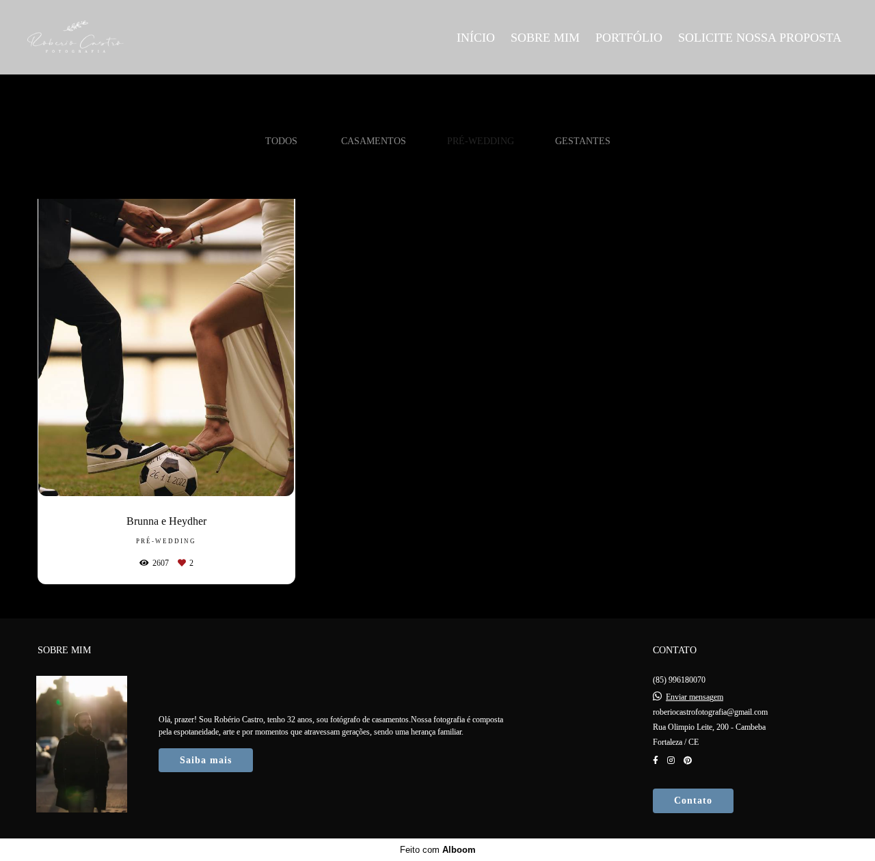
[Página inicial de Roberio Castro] (123, 37)
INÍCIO (476, 37)
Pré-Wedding (480, 140)
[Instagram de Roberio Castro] (671, 760)
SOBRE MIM (545, 37)
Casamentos (373, 140)
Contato (693, 800)
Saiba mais (206, 760)
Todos (281, 140)
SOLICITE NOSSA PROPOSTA (760, 37)
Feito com (438, 850)
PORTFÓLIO (628, 37)
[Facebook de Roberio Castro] (655, 760)
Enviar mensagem (694, 697)
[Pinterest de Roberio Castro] (688, 760)
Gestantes (582, 140)
